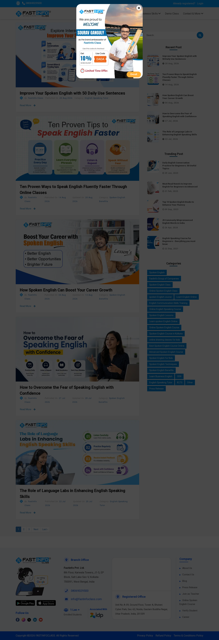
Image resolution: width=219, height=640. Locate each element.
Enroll (134, 74)
